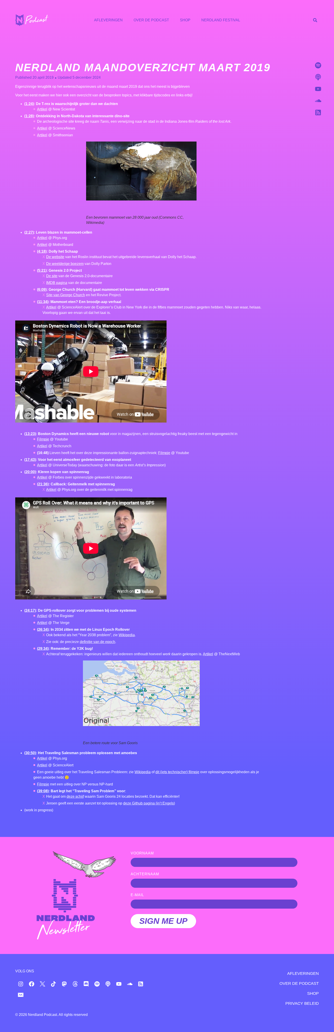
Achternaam (145, 874)
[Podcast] (318, 77)
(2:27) (29, 232)
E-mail (137, 895)
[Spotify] (318, 65)
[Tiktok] (53, 983)
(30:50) (30, 753)
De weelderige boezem (65, 264)
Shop (185, 20)
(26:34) (43, 629)
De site (51, 276)
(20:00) (30, 472)
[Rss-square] (318, 112)
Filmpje (43, 439)
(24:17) (30, 610)
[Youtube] (318, 89)
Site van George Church (65, 295)
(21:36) (43, 484)
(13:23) (30, 434)
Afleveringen (108, 20)
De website (55, 257)
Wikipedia (127, 635)
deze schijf (75, 796)
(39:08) (43, 791)
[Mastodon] (64, 983)
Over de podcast (151, 20)
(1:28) (29, 116)
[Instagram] (20, 983)
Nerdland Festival (220, 20)
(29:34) (43, 649)
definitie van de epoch (97, 642)
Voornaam (142, 853)
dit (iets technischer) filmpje (177, 772)
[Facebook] (31, 983)
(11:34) (42, 302)
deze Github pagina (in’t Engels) (149, 803)
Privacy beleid (302, 1003)
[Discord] (86, 983)
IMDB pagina (56, 283)
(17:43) (30, 460)
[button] (315, 20)
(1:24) (29, 104)
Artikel (42, 109)
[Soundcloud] (318, 101)
